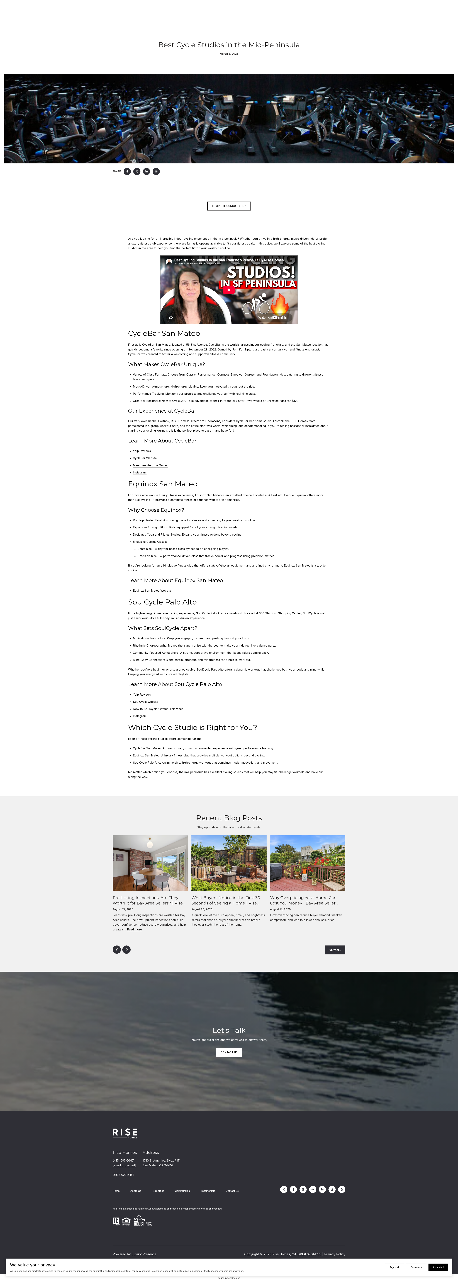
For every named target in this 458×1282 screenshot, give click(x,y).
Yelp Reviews (142, 451)
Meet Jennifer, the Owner (150, 465)
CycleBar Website (145, 458)
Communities (182, 1190)
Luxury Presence (144, 1254)
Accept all (438, 1267)
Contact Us (232, 1190)
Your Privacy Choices (229, 1278)
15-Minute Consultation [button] (229, 205)
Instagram (140, 472)
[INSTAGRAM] (303, 1189)
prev (117, 949)
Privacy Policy (334, 1254)
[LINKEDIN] (322, 1189)
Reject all (394, 1267)
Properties (158, 1190)
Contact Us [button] (229, 1052)
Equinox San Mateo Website (152, 590)
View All (335, 949)
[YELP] (341, 1189)
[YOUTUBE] (312, 1189)
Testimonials (208, 1190)
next (126, 949)
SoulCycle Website (145, 701)
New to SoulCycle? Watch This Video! (158, 709)
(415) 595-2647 (123, 1160)
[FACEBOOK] (293, 1189)
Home (116, 1190)
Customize (416, 1267)
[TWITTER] (283, 1189)
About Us (135, 1190)
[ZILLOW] (332, 1189)
